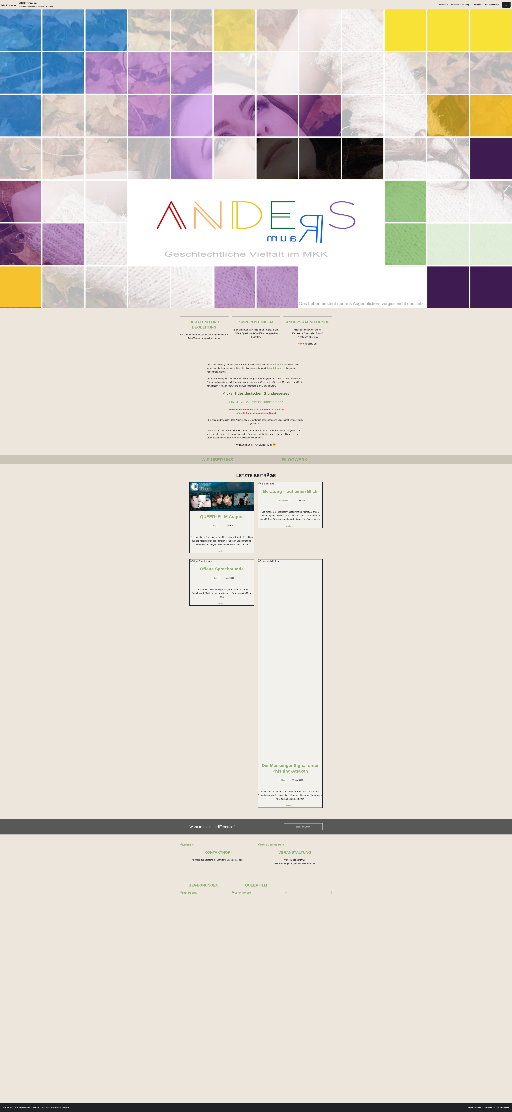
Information (283, 501)
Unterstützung (273, 368)
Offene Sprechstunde (222, 569)
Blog (214, 526)
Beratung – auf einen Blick (290, 491)
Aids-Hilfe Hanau (278, 364)
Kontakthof (217, 852)
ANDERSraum (28, 3)
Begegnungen (203, 885)
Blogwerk (294, 459)
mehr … (222, 551)
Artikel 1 (211, 430)
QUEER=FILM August (222, 516)
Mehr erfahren (303, 827)
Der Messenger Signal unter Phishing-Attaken (290, 768)
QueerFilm (256, 885)
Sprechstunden (256, 322)
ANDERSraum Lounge (308, 322)
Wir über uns (217, 459)
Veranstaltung (294, 852)
